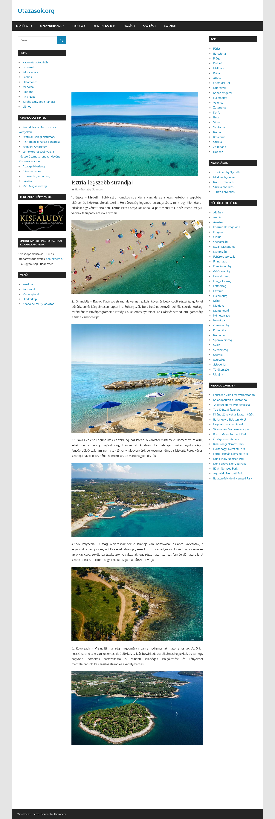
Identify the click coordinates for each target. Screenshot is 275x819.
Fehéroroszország (224, 256)
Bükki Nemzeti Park (225, 468)
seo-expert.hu (54, 259)
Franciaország (222, 266)
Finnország (220, 261)
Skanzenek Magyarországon (231, 429)
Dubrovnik (220, 88)
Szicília (217, 142)
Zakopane (219, 147)
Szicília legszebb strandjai (39, 101)
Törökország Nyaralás (227, 172)
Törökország (221, 369)
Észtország (220, 251)
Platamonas (30, 82)
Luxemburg (220, 98)
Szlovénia (219, 364)
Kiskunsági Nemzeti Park (228, 444)
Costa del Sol (221, 83)
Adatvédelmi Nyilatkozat (38, 304)
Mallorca (218, 68)
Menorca (28, 87)
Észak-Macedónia (224, 246)
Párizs (217, 48)
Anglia (217, 217)
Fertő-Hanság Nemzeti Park (230, 454)
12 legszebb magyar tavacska (231, 405)
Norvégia (219, 320)
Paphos (27, 77)
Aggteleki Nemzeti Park (228, 473)
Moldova (218, 305)
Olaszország (221, 325)
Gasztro (170, 25)
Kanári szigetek (223, 93)
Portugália (219, 330)
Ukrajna (218, 374)
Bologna (28, 92)
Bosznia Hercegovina (226, 227)
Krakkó (217, 63)
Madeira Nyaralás (224, 177)
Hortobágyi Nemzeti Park (229, 449)
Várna (217, 122)
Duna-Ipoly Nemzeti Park (229, 459)
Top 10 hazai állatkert (226, 409)
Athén (217, 78)
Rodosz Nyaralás (223, 182)
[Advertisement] (137, 64)
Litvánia (218, 291)
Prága (216, 58)
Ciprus (217, 237)
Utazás (127, 25)
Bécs (216, 117)
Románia (219, 335)
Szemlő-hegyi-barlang (36, 176)
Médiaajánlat (31, 294)
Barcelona (219, 53)
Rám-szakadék (32, 171)
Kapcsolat (29, 289)
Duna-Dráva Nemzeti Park (229, 463)
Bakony (27, 181)
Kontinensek (103, 25)
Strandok (97, 189)
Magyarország (51, 25)
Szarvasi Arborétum (35, 147)
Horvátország (83, 189)
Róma (217, 132)
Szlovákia (219, 359)
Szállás (148, 25)
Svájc (216, 345)
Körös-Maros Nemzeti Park (230, 434)
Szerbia (218, 355)
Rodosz (218, 152)
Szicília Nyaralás (223, 187)
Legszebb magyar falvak (228, 424)
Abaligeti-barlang (34, 166)
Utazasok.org (36, 10)
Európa (77, 25)
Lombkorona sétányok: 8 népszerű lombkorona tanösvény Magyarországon (39, 156)
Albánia (218, 212)
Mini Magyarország (35, 186)
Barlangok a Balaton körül (229, 419)
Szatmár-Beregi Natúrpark (39, 137)
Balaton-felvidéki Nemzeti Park (232, 478)
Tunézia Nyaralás (224, 192)
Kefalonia (219, 137)
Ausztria (218, 222)
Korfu (216, 112)
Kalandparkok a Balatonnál (230, 400)
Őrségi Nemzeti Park (226, 439)
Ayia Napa (29, 96)
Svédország (220, 350)
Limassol (28, 67)
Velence (218, 102)
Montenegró (221, 310)
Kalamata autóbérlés (35, 62)
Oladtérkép (30, 299)
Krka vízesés (30, 72)
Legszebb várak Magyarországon (234, 395)
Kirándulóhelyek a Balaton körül (233, 414)
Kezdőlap (22, 25)
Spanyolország (222, 340)
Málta (216, 300)
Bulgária (218, 232)
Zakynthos (219, 107)
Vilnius (27, 106)
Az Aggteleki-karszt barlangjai (41, 141)
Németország (221, 315)
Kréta (216, 73)
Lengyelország (222, 281)
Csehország (220, 242)
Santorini (219, 127)
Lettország (219, 286)
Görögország (221, 271)
